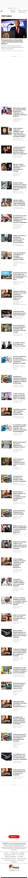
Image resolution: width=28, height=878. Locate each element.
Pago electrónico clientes (9, 854)
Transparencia (20, 860)
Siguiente (13, 836)
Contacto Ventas (14, 853)
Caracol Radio (7, 11)
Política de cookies (22, 858)
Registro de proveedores (10, 856)
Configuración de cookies (10, 860)
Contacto (6, 853)
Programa (13, 11)
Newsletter (22, 853)
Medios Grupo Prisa (14, 870)
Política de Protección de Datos (9, 858)
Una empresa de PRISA (14, 866)
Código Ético (14, 862)
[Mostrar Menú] (1, 11)
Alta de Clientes (20, 854)
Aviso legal (20, 856)
